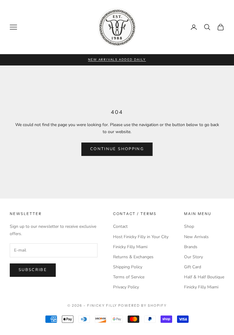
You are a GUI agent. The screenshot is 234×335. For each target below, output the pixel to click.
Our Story (193, 257)
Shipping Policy (127, 267)
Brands (190, 247)
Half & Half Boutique (204, 277)
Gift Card (192, 267)
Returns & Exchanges (133, 257)
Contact (120, 226)
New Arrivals (196, 237)
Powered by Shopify (142, 305)
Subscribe (33, 270)
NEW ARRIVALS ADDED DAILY (117, 60)
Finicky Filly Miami (130, 247)
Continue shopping (117, 149)
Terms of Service (128, 277)
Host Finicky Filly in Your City (140, 237)
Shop (189, 226)
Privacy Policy (126, 287)
